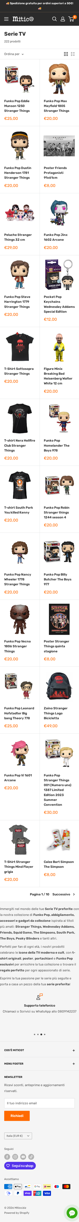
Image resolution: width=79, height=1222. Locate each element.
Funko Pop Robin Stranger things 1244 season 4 (57, 512)
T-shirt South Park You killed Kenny (18, 510)
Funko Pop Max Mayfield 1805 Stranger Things (56, 106)
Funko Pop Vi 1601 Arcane (18, 777)
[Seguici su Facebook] (7, 1157)
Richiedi (17, 1116)
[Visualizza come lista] (73, 54)
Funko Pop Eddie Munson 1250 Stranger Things (17, 106)
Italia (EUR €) (15, 1135)
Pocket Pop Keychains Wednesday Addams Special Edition (59, 304)
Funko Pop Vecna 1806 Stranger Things (17, 646)
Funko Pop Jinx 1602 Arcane (56, 237)
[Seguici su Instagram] (15, 1157)
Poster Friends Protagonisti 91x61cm (55, 173)
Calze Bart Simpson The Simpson (59, 864)
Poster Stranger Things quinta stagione (56, 646)
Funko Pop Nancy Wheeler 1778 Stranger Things (17, 579)
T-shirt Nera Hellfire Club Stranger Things (19, 445)
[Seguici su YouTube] (23, 1157)
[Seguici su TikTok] (31, 1157)
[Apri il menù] (6, 19)
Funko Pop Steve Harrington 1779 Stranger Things (17, 302)
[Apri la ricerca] (54, 19)
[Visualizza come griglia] (66, 54)
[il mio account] (63, 19)
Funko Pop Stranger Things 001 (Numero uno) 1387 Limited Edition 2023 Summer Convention (57, 790)
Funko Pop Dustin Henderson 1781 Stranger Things (17, 173)
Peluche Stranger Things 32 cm (18, 237)
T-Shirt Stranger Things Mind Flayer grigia (18, 867)
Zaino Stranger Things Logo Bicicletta (56, 713)
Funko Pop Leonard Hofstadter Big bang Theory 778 (19, 713)
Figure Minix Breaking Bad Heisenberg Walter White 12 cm (58, 376)
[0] (71, 19)
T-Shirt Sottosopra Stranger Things (19, 371)
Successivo (61, 894)
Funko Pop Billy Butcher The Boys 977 (57, 579)
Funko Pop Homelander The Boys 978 (57, 445)
